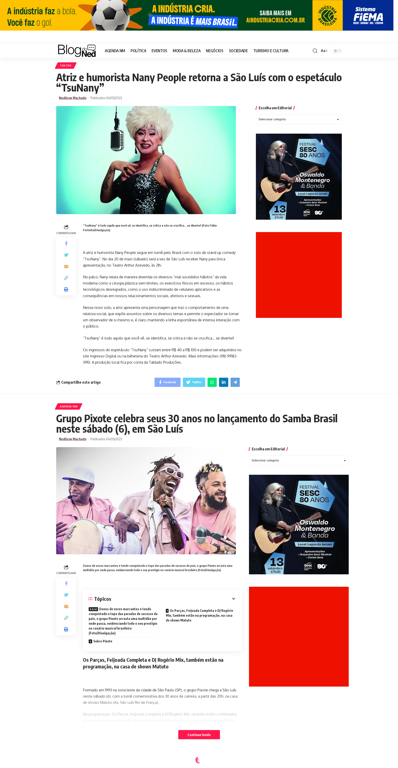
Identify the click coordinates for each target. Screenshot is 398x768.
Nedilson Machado (72, 98)
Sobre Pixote (102, 641)
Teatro (66, 65)
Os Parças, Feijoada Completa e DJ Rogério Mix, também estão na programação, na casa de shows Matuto (199, 615)
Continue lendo (199, 735)
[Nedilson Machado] (76, 51)
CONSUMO (67, 761)
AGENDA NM (68, 406)
